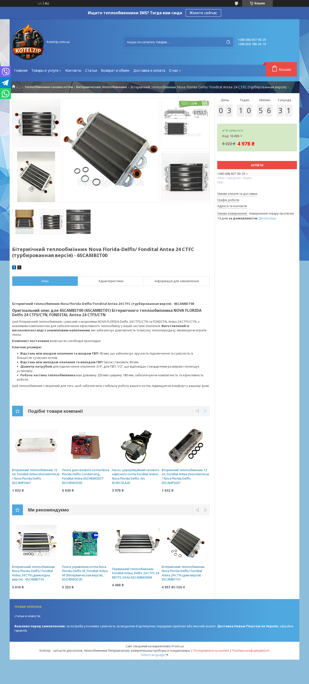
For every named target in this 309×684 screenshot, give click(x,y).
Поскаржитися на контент (211, 651)
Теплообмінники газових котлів (48, 87)
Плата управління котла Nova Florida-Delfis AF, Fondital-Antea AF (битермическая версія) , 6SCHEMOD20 (85, 573)
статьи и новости (27, 616)
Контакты (73, 70)
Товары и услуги (44, 70)
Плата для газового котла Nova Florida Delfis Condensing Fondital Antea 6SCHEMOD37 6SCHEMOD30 (85, 476)
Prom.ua (178, 646)
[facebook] (14, 268)
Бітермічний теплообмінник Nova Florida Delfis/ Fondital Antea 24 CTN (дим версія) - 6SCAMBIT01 (183, 573)
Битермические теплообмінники (101, 87)
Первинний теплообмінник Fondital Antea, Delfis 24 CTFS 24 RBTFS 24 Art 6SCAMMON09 (135, 573)
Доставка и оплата (149, 70)
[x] (19, 268)
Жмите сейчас (203, 12)
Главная (21, 70)
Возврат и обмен (115, 70)
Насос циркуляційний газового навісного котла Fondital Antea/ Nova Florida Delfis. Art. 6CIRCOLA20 (135, 476)
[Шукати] (228, 42)
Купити (257, 165)
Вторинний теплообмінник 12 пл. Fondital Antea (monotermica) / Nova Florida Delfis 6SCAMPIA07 (35, 476)
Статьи (91, 70)
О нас (173, 70)
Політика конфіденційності (250, 651)
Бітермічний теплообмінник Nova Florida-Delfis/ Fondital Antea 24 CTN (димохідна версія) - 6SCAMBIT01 (33, 573)
